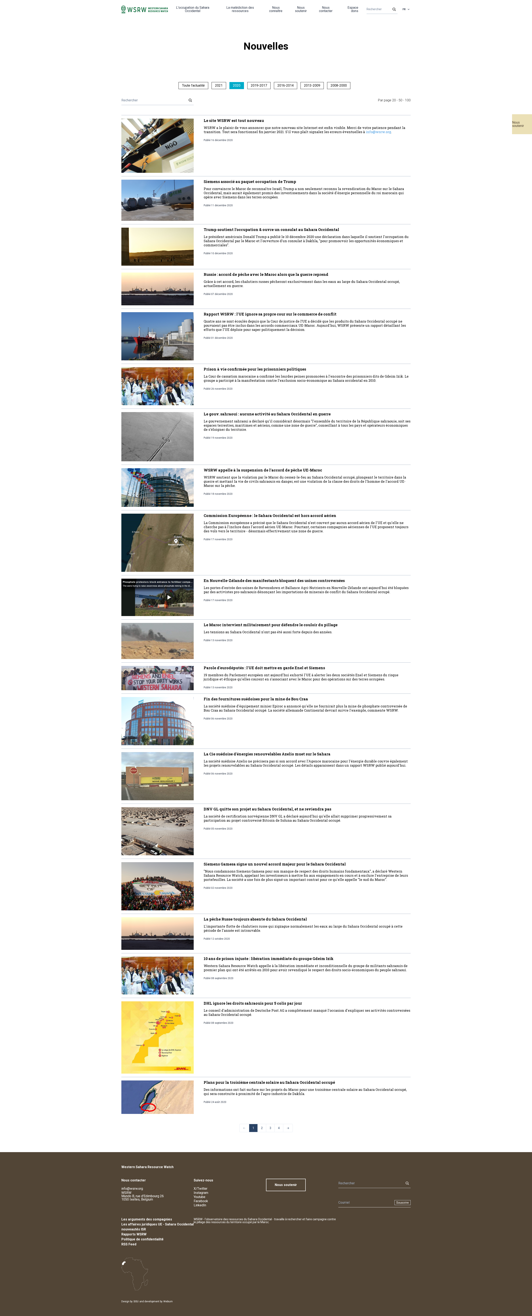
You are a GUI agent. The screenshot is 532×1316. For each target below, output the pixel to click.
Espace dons (352, 9)
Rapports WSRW (134, 1234)
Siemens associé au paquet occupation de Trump (250, 181)
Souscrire (402, 1202)
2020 (236, 85)
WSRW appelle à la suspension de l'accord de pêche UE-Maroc (263, 470)
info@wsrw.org (378, 132)
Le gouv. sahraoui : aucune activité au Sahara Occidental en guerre (267, 413)
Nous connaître (275, 9)
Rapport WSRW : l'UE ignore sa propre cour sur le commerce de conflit (270, 314)
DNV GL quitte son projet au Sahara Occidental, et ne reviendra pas (267, 809)
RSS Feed (128, 1244)
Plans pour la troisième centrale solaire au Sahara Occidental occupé (269, 1082)
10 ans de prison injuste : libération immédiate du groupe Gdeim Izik (269, 958)
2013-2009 (312, 85)
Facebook (201, 1201)
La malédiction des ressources (240, 9)
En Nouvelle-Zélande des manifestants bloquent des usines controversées (274, 580)
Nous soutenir (518, 124)
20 (394, 100)
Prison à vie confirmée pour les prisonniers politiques (255, 369)
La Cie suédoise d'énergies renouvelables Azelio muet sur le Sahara (267, 753)
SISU (136, 1301)
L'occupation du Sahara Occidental (192, 9)
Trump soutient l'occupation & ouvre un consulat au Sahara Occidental (271, 229)
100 (408, 100)
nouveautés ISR (133, 1229)
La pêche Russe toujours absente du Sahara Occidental (255, 919)
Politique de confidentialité (142, 1239)
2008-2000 (339, 85)
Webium (168, 1301)
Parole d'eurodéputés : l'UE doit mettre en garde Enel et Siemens (264, 667)
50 (400, 100)
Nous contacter (325, 9)
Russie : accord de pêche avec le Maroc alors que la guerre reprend (266, 274)
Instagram (201, 1193)
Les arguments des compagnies (146, 1219)
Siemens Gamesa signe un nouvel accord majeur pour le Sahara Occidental (275, 864)
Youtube (199, 1197)
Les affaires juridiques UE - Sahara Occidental (157, 1224)
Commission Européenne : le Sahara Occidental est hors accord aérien (270, 515)
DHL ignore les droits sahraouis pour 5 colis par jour (253, 1003)
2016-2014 (285, 85)
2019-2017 (259, 85)
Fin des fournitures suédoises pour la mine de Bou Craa (256, 698)
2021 (219, 85)
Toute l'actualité (193, 85)
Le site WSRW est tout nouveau (234, 120)
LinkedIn (200, 1205)
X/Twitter (200, 1189)
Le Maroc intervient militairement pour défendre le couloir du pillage (270, 624)
